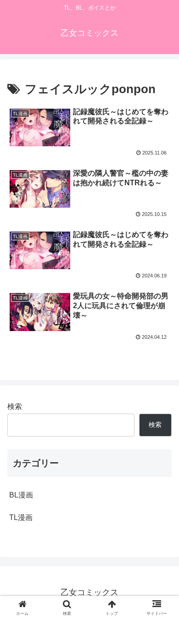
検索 (14, 406)
